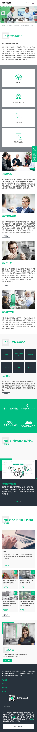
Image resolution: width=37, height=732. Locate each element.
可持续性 (30, 354)
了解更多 (6, 236)
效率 (6, 354)
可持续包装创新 (18, 354)
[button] (17, 501)
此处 (13, 717)
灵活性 (30, 367)
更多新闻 (6, 615)
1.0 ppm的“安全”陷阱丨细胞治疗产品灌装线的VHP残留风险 (27, 604)
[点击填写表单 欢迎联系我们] (34, 159)
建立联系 (7, 660)
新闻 (4, 551)
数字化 (7, 367)
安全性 (18, 367)
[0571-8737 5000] (34, 149)
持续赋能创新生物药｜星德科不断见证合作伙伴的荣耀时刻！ (9, 604)
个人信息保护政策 (6, 706)
